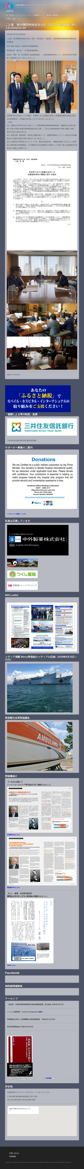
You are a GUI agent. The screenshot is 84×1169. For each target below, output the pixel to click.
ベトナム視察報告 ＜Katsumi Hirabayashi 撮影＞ (25, 1012)
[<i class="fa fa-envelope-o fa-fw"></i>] (18, 19)
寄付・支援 (11, 19)
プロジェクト (66, 15)
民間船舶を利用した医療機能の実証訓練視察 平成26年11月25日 (31, 1019)
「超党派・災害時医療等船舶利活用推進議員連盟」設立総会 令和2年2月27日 (35, 1004)
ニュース (27, 15)
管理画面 (12, 1156)
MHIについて (15, 15)
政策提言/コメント (39, 15)
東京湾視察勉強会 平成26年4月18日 (20, 1027)
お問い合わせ (14, 1153)
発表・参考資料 (53, 15)
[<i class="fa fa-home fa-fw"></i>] (7, 15)
